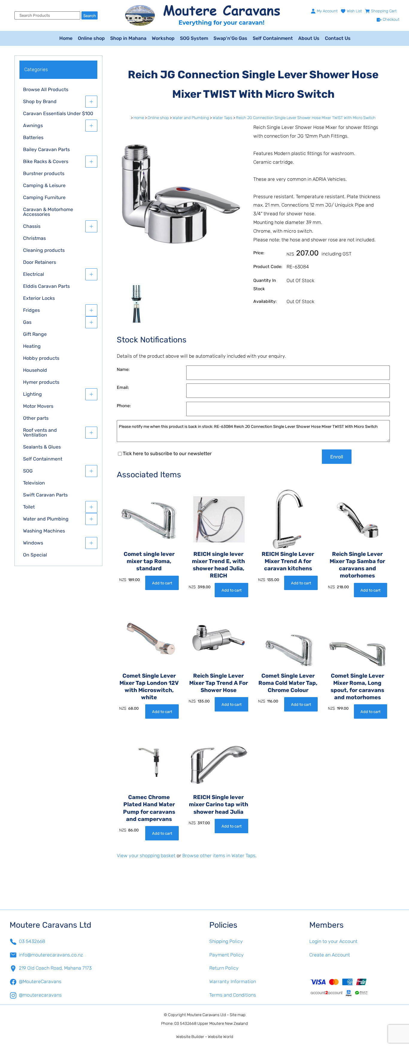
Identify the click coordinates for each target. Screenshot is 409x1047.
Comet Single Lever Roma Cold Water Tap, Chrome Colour (287, 683)
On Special (35, 555)
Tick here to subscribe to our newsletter (167, 453)
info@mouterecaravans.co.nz (51, 955)
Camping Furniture (44, 197)
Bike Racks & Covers (45, 161)
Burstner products (43, 173)
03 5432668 (32, 941)
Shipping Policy (226, 941)
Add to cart (162, 583)
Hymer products (41, 382)
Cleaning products (44, 250)
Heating (32, 346)
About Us (308, 38)
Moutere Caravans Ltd (206, 1015)
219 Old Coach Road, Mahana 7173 (55, 968)
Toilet (29, 507)
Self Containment (273, 38)
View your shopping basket (146, 855)
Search (89, 15)
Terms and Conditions (232, 995)
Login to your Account (333, 941)
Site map (238, 1015)
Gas (27, 322)
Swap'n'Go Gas (230, 38)
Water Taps (222, 117)
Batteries (33, 137)
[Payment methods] (354, 987)
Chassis (31, 226)
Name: (123, 369)
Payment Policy (226, 955)
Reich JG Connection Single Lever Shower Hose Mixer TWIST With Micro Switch (305, 117)
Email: (123, 387)
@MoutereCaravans (40, 981)
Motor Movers (38, 406)
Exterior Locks (39, 298)
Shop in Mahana (128, 38)
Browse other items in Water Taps (218, 855)
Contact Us (338, 38)
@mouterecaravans (40, 995)
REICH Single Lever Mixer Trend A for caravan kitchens (288, 561)
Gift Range (35, 334)
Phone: (124, 405)
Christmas (34, 238)
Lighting (32, 394)
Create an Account (329, 955)
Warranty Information (232, 981)
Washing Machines (44, 531)
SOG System (194, 38)
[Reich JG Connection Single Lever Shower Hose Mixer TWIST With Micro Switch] (180, 281)
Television (34, 483)
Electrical (33, 274)
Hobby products (41, 358)
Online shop (91, 38)
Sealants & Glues (42, 447)
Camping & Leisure (44, 185)
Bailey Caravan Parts (46, 149)
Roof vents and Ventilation (40, 432)
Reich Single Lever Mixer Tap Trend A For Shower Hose (218, 683)
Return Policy (224, 968)
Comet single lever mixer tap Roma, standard (149, 561)
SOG (28, 471)
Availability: (265, 301)
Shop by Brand (40, 101)
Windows (33, 543)
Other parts (36, 418)
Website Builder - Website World (204, 1036)
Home (65, 38)
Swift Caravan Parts (45, 495)
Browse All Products (45, 89)
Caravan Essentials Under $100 (58, 113)
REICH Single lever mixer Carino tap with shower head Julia (218, 804)
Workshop (163, 38)
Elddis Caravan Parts (46, 286)
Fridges (31, 310)
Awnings (33, 125)
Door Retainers (39, 262)
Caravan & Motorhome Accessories (48, 212)
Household (35, 370)
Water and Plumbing (46, 519)
